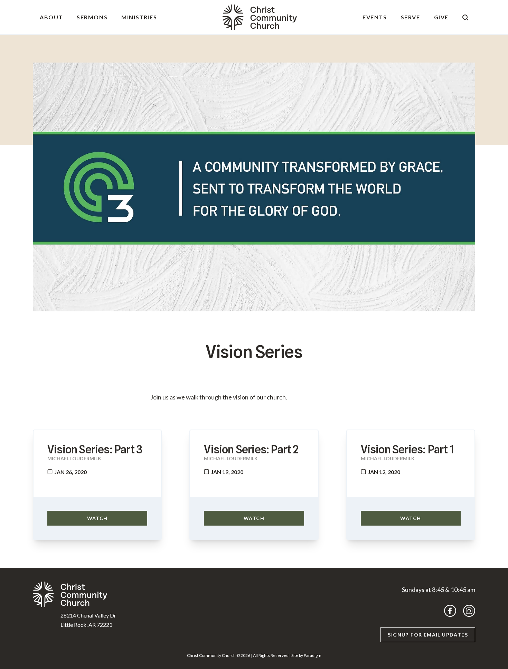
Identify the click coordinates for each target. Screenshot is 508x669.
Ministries (139, 17)
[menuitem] (51, 17)
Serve (410, 17)
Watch (97, 518)
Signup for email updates (428, 635)
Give (441, 17)
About (51, 17)
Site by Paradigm (306, 655)
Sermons (92, 17)
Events (375, 17)
